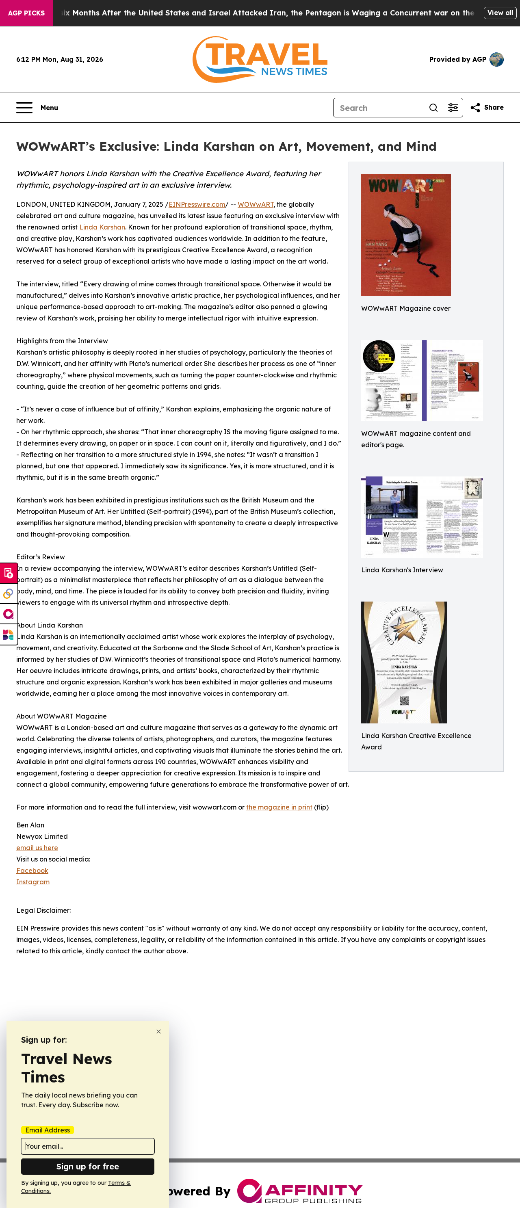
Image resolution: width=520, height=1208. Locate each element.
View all (500, 13)
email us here (37, 848)
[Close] (158, 1031)
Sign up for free (87, 1166)
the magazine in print (279, 807)
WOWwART (255, 204)
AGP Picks (26, 13)
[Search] (433, 107)
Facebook (32, 870)
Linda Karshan (102, 227)
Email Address (47, 1130)
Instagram (33, 882)
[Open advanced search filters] (453, 107)
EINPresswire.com (197, 204)
